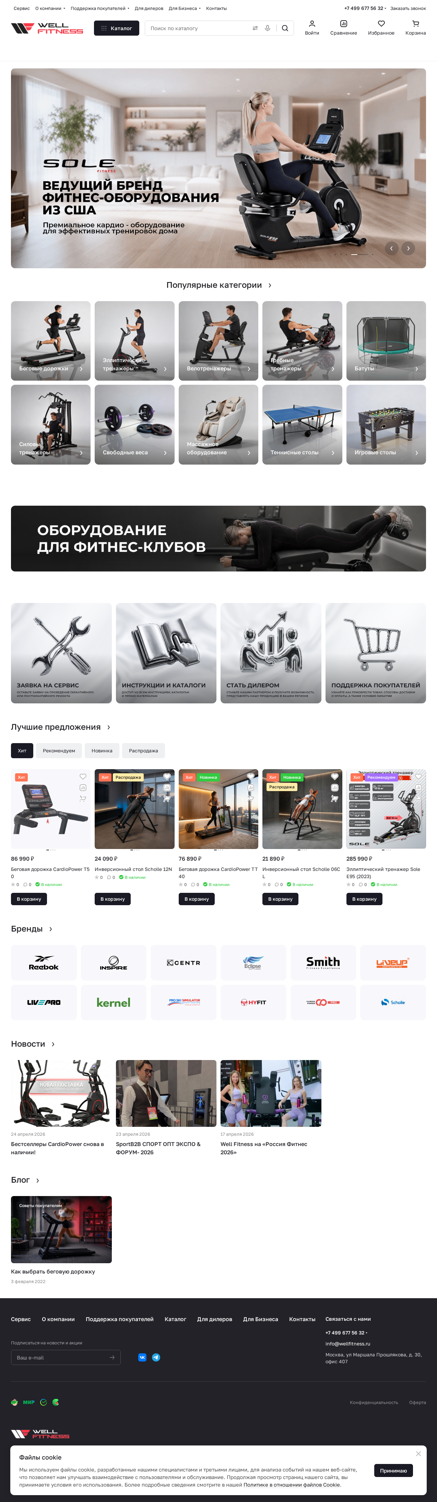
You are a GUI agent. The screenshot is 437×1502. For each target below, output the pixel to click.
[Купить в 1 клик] (83, 798)
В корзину (29, 899)
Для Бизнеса (260, 1319)
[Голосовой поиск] (268, 28)
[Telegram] (156, 1357)
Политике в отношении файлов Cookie (292, 1484)
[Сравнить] (83, 787)
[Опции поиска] (253, 28)
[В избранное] (83, 776)
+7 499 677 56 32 (363, 8)
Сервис (21, 1319)
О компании (58, 1319)
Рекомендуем (59, 750)
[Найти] (285, 28)
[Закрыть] (418, 1453)
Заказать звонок (408, 8)
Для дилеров (214, 1319)
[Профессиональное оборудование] (218, 538)
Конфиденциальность (374, 1402)
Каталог (175, 1319)
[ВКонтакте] (142, 1357)
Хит (22, 750)
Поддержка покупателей (120, 1319)
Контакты (302, 1319)
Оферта (417, 1402)
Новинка (102, 750)
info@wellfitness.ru (348, 1343)
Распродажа (143, 750)
